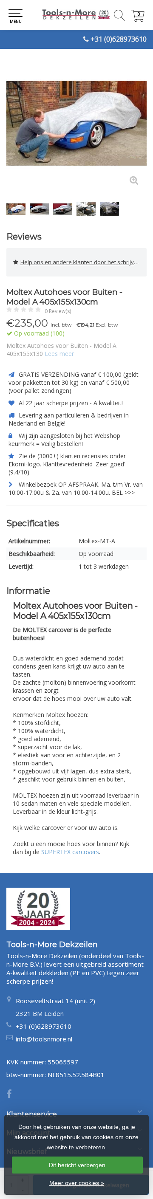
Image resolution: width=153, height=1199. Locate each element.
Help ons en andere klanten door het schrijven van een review (83, 262)
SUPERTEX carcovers (70, 852)
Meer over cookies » (76, 1182)
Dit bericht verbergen (77, 1165)
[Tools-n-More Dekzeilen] (76, 14)
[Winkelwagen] (137, 19)
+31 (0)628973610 (119, 39)
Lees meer (59, 354)
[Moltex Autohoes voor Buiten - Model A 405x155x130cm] (76, 123)
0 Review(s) (58, 311)
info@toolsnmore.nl (44, 1039)
